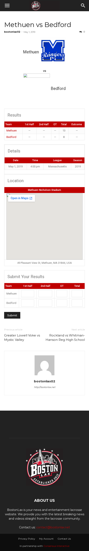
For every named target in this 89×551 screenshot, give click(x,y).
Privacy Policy (26, 538)
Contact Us (64, 538)
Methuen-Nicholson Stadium (44, 190)
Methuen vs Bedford (37, 25)
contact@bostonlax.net (53, 527)
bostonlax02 (12, 31)
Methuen (11, 130)
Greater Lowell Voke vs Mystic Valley (22, 337)
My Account (46, 538)
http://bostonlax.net (44, 387)
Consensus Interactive (56, 545)
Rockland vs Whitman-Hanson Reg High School (65, 337)
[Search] (83, 5)
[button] (7, 5)
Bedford (11, 137)
